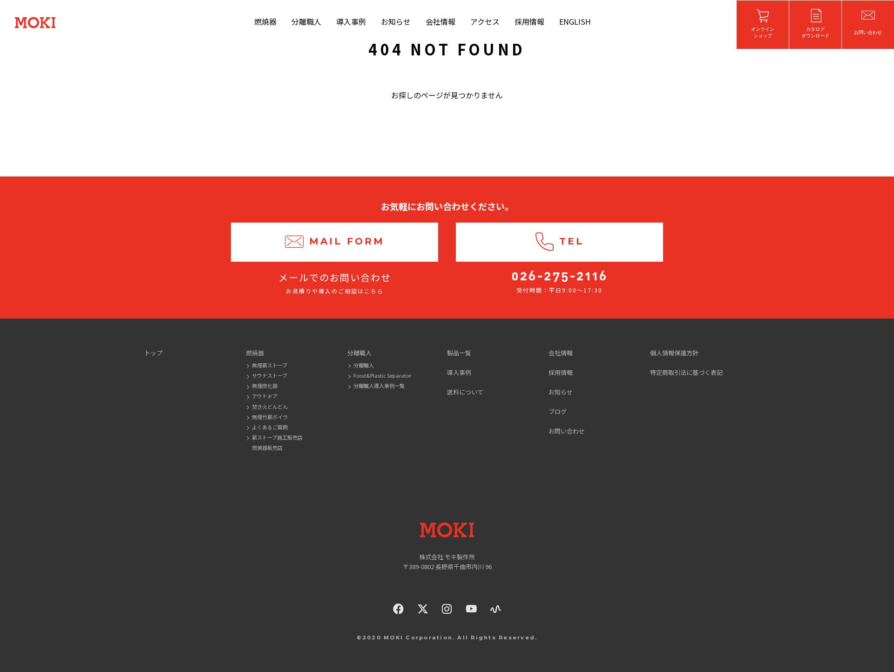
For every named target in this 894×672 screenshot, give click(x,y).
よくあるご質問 (270, 427)
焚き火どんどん (270, 406)
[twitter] (422, 609)
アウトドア (265, 396)
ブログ (558, 411)
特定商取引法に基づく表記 (686, 372)
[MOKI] (447, 530)
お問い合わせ (567, 431)
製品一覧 (459, 352)
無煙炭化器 (265, 385)
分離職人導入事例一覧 (379, 385)
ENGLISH (575, 21)
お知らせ (396, 21)
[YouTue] (471, 609)
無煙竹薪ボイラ (270, 417)
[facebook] (398, 609)
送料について (465, 391)
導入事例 (351, 21)
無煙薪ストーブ (269, 365)
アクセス (485, 21)
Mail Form (347, 241)
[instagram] (447, 609)
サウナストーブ (269, 375)
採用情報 (529, 21)
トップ (153, 352)
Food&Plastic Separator (382, 375)
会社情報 (440, 21)
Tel (571, 241)
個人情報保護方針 (674, 352)
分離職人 (306, 21)
